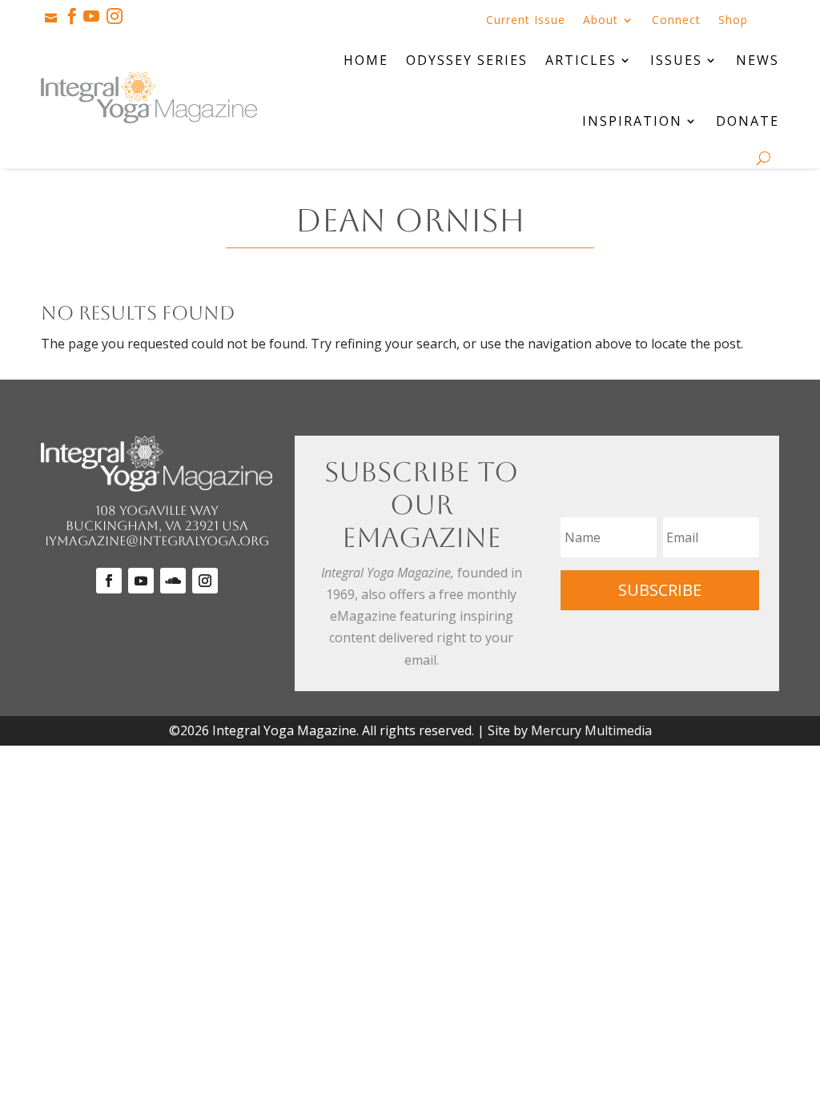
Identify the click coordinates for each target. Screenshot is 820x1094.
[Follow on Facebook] (109, 580)
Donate (747, 121)
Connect (676, 20)
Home (366, 60)
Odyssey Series (467, 60)
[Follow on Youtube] (141, 580)
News (757, 60)
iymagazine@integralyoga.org (157, 541)
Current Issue (525, 20)
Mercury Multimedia (591, 730)
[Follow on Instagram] (205, 580)
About (600, 20)
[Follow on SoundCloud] (173, 580)
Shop (733, 20)
